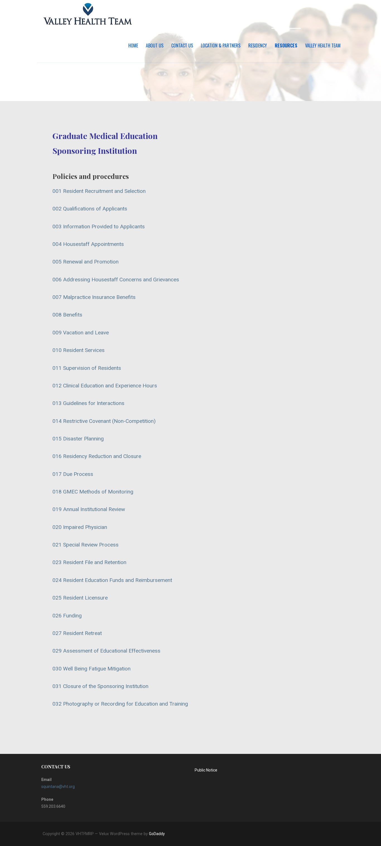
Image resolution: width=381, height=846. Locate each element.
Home (133, 45)
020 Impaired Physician (79, 527)
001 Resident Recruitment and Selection (99, 191)
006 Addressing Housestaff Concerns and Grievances (115, 279)
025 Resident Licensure (80, 598)
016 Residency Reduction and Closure (96, 456)
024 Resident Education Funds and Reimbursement (112, 580)
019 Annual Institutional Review (88, 509)
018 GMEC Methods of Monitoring (92, 491)
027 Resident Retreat (77, 633)
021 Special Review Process (85, 544)
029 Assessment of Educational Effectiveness (106, 651)
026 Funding (67, 615)
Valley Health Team (323, 45)
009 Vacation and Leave (80, 332)
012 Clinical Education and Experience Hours (104, 385)
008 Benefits (67, 314)
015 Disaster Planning (78, 438)
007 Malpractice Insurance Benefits (94, 297)
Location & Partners (220, 45)
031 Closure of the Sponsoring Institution (100, 686)
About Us (154, 45)
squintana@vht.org (58, 786)
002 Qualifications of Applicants (89, 208)
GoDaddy (157, 833)
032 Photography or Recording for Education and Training (120, 704)
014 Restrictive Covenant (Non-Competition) (104, 421)
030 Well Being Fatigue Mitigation (91, 668)
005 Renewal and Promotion (85, 261)
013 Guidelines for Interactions (88, 403)
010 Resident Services (78, 350)
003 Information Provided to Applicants (98, 226)
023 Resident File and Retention (89, 562)
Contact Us (182, 45)
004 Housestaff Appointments (88, 244)
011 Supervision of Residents (86, 368)
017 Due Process (72, 474)
